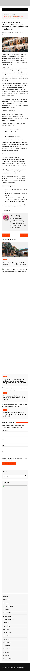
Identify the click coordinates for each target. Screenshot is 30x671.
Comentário (5, 430)
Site (3, 452)
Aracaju (5, 599)
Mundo (4, 629)
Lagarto (5, 626)
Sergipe (5, 655)
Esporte (5, 622)
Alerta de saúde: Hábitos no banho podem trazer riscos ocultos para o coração (14, 397)
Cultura (5, 609)
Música (5, 635)
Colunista (5, 603)
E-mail (3, 445)
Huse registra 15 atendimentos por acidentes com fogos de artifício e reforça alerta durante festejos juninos (15, 381)
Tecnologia (6, 658)
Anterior (6, 235)
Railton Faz (6, 649)
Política (5, 645)
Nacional (5, 639)
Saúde (4, 34)
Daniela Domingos (7, 32)
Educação (5, 616)
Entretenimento (7, 619)
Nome (3, 439)
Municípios (5, 632)
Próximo (23, 235)
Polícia (4, 642)
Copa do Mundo (7, 606)
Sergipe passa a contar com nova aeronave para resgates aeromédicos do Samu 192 (14, 414)
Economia (5, 612)
